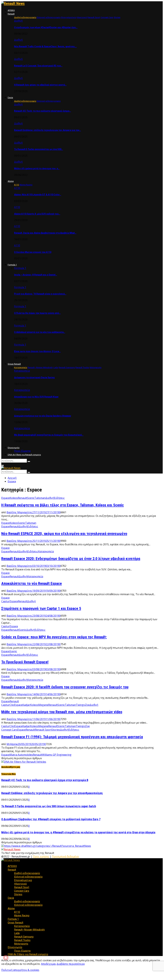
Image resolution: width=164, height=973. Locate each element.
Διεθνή (18, 20)
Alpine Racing (21, 915)
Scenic (30, 498)
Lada (17, 933)
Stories (56, 729)
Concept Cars (9, 729)
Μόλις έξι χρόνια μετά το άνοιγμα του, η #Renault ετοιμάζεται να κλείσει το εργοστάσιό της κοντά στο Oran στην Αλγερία (78, 832)
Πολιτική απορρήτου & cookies (20, 970)
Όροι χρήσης (41, 856)
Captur (5, 601)
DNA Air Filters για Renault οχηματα (24, 454)
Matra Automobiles (21, 754)
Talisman (39, 498)
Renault (11, 14)
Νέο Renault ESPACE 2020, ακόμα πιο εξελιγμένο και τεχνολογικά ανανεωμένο (64, 533)
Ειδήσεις (59, 498)
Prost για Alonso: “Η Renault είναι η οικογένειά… (40, 294)
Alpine (11, 181)
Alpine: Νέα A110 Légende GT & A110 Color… (37, 194)
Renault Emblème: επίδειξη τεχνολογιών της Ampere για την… (47, 130)
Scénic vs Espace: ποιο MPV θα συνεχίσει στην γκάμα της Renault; (54, 637)
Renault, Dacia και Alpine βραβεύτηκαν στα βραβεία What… (45, 233)
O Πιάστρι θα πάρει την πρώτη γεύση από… (37, 313)
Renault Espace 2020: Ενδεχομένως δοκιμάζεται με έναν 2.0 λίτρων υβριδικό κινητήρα (70, 558)
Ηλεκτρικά (20, 883)
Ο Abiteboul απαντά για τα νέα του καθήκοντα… (39, 332)
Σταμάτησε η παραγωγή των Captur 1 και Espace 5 (41, 608)
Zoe (87, 705)
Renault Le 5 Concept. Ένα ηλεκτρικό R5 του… (38, 65)
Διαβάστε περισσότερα (71, 964)
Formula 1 (12, 265)
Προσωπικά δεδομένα (65, 856)
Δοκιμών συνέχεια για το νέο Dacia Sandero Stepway (42, 416)
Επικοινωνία (13, 447)
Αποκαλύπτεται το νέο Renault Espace (31, 583)
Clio (12, 705)
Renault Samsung (23, 936)
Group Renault (14, 364)
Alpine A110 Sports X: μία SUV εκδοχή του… (37, 214)
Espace (5, 498)
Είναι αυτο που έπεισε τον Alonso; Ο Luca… (37, 351)
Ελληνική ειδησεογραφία (28, 876)
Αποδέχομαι (48, 964)
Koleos (14, 498)
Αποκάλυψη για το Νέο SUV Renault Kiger (36, 396)
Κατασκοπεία (22, 371)
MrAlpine (12, 744)
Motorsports (21, 943)
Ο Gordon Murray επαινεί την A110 (32, 252)
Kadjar (26, 705)
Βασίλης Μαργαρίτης (19, 512)
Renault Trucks (22, 940)
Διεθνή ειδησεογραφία (27, 873)
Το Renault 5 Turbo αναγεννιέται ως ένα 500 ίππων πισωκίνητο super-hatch (48, 806)
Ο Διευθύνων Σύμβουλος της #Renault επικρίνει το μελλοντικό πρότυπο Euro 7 (50, 819)
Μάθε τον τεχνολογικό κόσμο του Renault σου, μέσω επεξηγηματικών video (61, 712)
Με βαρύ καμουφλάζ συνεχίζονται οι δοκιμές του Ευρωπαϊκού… (48, 435)
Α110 (17, 188)
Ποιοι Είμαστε (22, 451)
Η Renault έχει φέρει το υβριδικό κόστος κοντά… (40, 85)
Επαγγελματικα (23, 880)
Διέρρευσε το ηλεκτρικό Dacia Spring (34, 377)
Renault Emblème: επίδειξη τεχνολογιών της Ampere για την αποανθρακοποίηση (52, 793)
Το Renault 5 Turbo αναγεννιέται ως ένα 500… (38, 149)
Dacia (10, 97)
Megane (43, 705)
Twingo (80, 705)
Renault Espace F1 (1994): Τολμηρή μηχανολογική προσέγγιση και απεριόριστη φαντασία (72, 737)
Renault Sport (43, 729)
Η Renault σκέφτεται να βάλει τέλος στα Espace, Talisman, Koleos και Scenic (62, 505)
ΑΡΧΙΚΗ (11, 10)
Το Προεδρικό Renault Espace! (25, 662)
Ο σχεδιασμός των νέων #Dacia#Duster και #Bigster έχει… (46, 27)
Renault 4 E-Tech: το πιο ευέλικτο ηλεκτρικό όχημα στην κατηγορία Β (44, 780)
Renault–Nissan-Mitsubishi (29, 929)
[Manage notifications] (5, 957)
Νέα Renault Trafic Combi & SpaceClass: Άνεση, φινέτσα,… (45, 46)
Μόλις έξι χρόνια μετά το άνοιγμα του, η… (37, 168)
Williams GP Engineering (56, 754)
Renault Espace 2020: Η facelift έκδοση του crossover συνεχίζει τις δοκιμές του (64, 687)
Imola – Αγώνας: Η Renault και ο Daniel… (35, 274)
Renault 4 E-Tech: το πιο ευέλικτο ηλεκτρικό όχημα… (42, 111)
